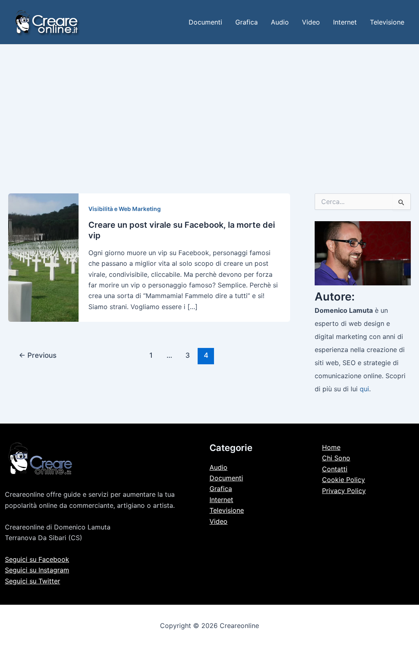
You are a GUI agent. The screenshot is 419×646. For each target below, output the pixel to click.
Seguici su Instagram (37, 570)
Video (311, 22)
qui (364, 389)
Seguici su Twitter (32, 581)
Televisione (387, 22)
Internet (345, 22)
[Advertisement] (209, 106)
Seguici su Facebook (37, 559)
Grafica (246, 22)
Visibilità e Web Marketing (124, 208)
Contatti (334, 469)
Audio (280, 22)
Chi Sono (336, 458)
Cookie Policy (343, 480)
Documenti (205, 22)
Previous (37, 355)
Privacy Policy (344, 491)
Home (331, 447)
